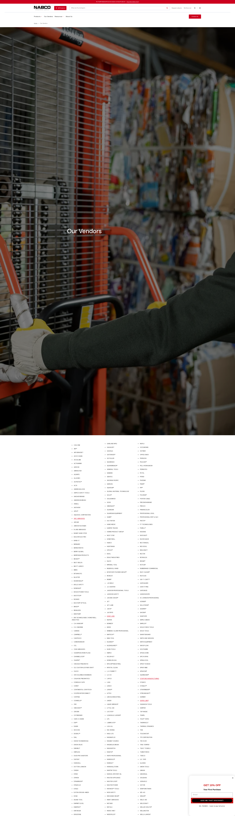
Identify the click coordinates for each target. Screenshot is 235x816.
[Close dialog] (232, 778)
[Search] (167, 8)
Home (35, 23)
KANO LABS (111, 616)
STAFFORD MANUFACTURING (149, 679)
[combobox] (119, 8)
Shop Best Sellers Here (133, 1)
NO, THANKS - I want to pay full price (212, 806)
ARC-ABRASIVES (79, 518)
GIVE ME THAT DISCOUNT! (212, 800)
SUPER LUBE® (144, 701)
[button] (195, 8)
